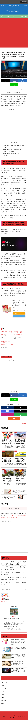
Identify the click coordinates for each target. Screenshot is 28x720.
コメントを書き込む (14, 508)
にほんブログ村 (5, 596)
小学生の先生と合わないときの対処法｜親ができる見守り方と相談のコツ (13, 568)
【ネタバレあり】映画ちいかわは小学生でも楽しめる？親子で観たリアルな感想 (13, 563)
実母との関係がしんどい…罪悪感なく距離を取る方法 (13, 583)
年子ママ (14, 617)
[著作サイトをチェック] (7, 407)
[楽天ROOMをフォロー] (7, 414)
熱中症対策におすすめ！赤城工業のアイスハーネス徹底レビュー (13, 573)
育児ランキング (5, 601)
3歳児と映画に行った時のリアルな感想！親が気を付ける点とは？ (7, 333)
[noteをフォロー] (20, 411)
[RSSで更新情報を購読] (14, 418)
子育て (10, 356)
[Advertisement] (14, 33)
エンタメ (4, 356)
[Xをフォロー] (20, 407)
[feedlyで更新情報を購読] (20, 414)
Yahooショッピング (18, 316)
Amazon (16, 313)
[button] (25, 589)
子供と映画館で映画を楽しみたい (12, 153)
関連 (7, 155)
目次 (12, 142)
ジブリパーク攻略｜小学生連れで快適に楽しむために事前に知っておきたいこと (13, 578)
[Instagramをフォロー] (7, 411)
